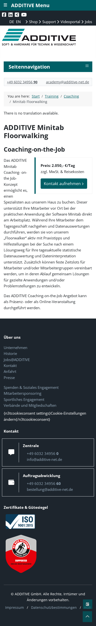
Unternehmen (15, 347)
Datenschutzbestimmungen (54, 607)
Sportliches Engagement (24, 399)
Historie (10, 353)
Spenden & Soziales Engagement (31, 387)
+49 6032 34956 (22, 82)
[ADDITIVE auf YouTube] (24, 14)
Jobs (88, 21)
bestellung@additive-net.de (50, 489)
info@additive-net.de (44, 459)
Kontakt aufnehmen (63, 183)
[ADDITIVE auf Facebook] (4, 14)
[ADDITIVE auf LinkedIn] (11, 14)
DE (12, 21)
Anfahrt (10, 371)
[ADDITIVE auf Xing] (17, 14)
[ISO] (20, 521)
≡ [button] (87, 66)
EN (18, 21)
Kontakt (10, 365)
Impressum (14, 607)
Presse (9, 377)
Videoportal (70, 21)
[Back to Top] (87, 616)
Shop (33, 21)
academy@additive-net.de (67, 82)
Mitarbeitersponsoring (22, 393)
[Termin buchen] (87, 604)
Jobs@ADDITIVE (17, 359)
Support (48, 21)
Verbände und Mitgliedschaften (30, 405)
